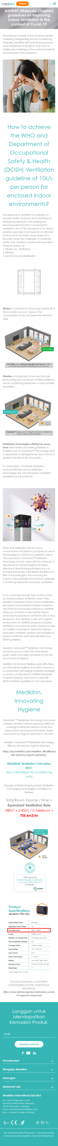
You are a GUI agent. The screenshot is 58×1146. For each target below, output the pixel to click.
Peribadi (22, 3)
